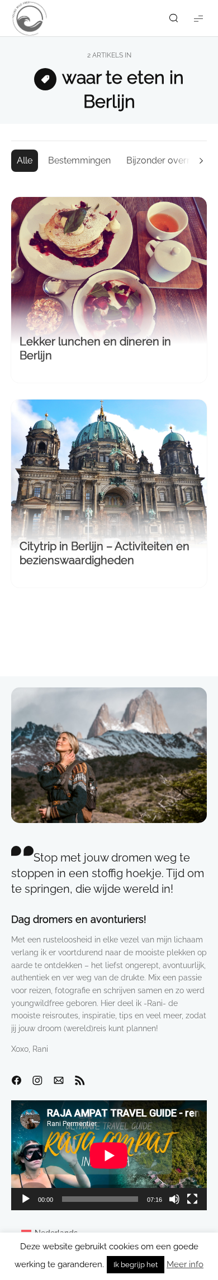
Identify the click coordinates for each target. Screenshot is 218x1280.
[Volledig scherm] (192, 1199)
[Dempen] (174, 1199)
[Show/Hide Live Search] (173, 18)
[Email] (59, 1080)
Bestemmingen (79, 160)
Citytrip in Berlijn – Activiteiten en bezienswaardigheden (104, 553)
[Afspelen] (25, 1199)
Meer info (185, 1264)
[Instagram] (37, 1080)
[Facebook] (16, 1080)
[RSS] (80, 1080)
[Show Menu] (198, 18)
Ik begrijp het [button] (135, 1264)
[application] (109, 1155)
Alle (24, 160)
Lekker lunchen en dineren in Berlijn (95, 348)
